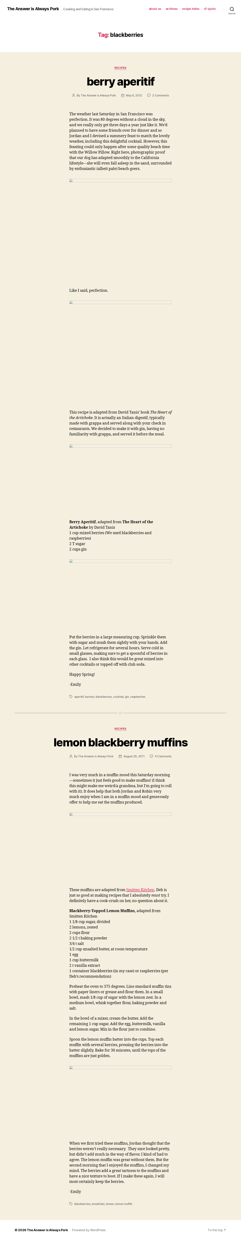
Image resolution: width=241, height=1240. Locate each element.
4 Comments (163, 756)
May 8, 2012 (134, 95)
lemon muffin (123, 1204)
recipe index (191, 9)
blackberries (104, 696)
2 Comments (160, 95)
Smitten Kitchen (140, 890)
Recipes (120, 67)
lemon (110, 1204)
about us (155, 9)
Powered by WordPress (89, 1230)
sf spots (210, 9)
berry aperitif (121, 81)
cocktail (118, 696)
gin (127, 696)
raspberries (137, 696)
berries (89, 696)
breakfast (98, 1204)
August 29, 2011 (134, 756)
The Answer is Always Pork (33, 9)
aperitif (78, 696)
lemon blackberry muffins (120, 742)
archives (172, 9)
